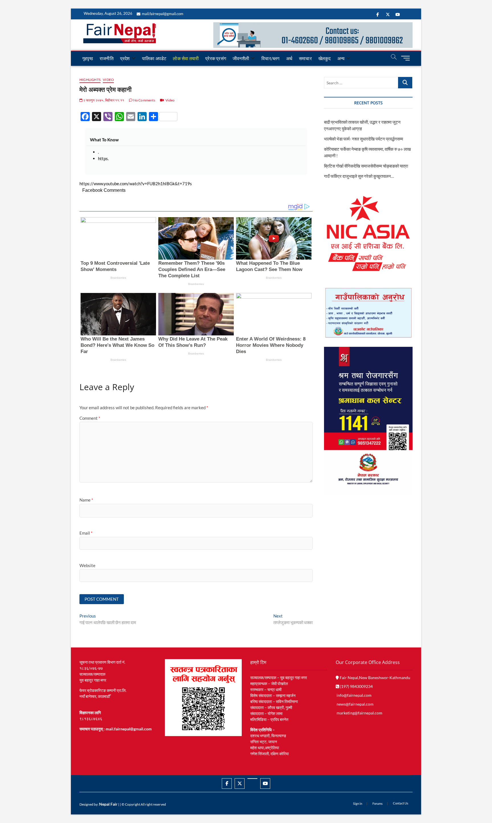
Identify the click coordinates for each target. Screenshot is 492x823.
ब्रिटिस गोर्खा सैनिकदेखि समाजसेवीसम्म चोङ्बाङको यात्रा (366, 165)
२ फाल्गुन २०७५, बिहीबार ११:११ (103, 100)
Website (87, 565)
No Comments (143, 100)
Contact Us (400, 803)
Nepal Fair (108, 804)
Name (86, 499)
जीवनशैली (241, 58)
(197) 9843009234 (356, 686)
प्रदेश (125, 58)
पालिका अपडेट (154, 58)
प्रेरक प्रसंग (215, 58)
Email (86, 532)
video (108, 80)
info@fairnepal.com (354, 695)
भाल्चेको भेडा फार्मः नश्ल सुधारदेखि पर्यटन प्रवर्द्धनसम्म (364, 138)
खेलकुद (324, 58)
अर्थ (289, 58)
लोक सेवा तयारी (186, 58)
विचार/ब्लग (270, 58)
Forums (377, 803)
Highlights (90, 80)
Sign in (357, 803)
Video (170, 100)
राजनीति (107, 58)
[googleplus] (252, 778)
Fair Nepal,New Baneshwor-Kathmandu (374, 677)
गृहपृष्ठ (87, 58)
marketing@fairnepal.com (359, 712)
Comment (89, 418)
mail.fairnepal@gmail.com (162, 13)
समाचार (305, 58)
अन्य (341, 58)
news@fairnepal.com (355, 704)
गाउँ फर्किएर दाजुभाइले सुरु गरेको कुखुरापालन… (359, 176)
